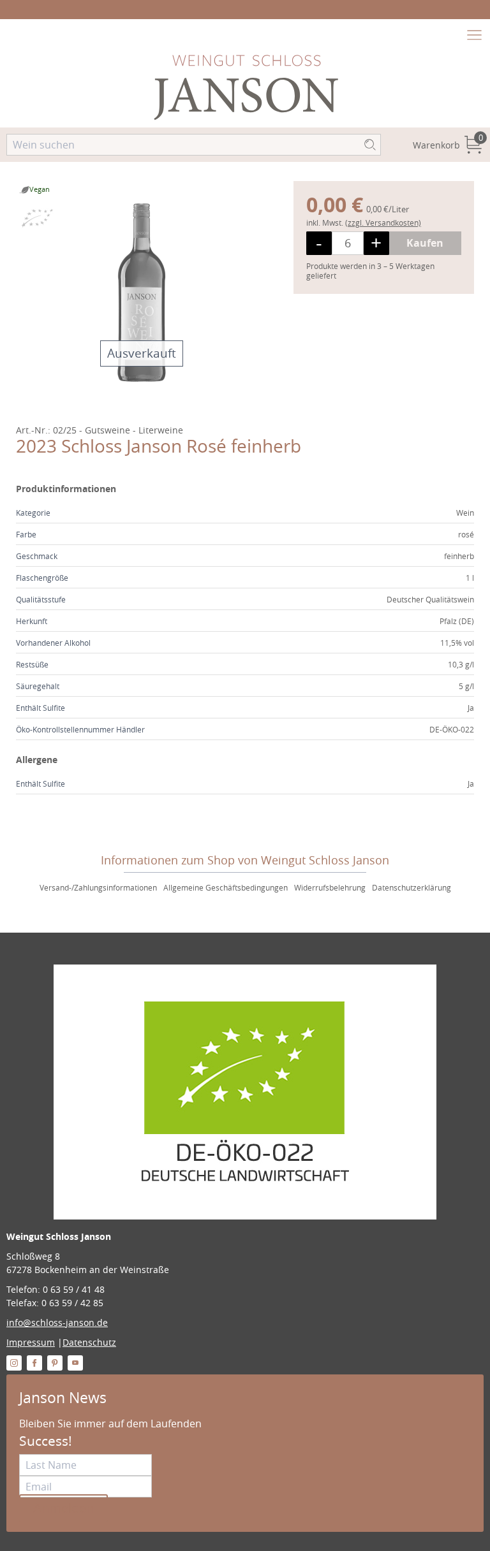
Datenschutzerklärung (411, 887)
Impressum (30, 1342)
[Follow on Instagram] (14, 1363)
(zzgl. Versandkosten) (383, 222)
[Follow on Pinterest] (55, 1363)
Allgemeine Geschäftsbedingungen (225, 887)
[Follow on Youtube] (75, 1363)
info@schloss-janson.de (57, 1322)
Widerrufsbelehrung (330, 887)
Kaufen (424, 243)
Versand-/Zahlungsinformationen (98, 887)
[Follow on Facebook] (34, 1363)
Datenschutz (89, 1342)
